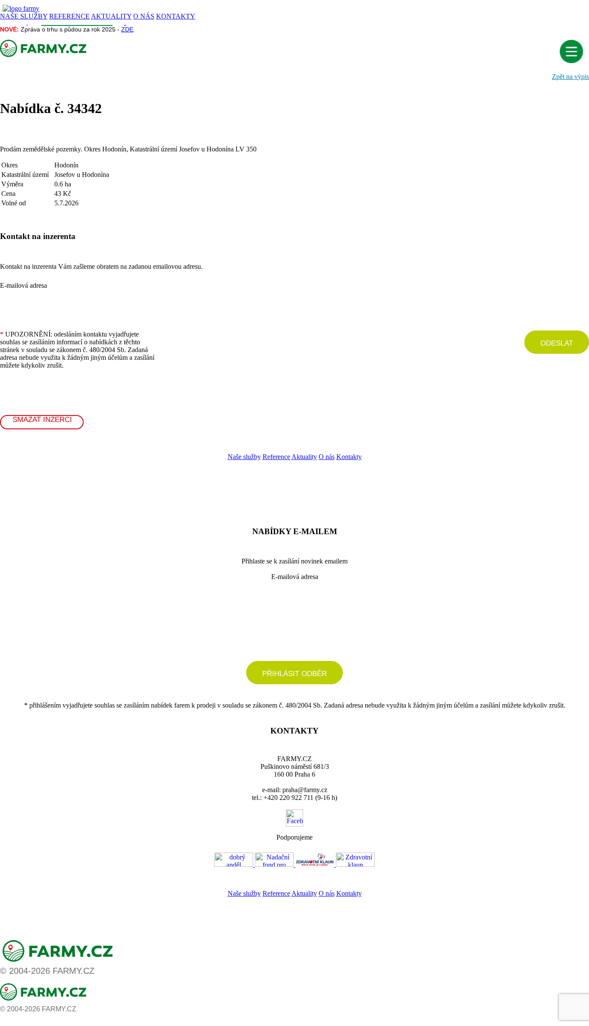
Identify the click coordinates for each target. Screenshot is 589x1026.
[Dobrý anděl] (234, 864)
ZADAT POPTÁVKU (341, 482)
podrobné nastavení (294, 637)
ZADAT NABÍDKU (244, 482)
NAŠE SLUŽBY (23, 16)
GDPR (302, 880)
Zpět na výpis (570, 76)
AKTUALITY (111, 16)
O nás (327, 456)
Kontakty (349, 456)
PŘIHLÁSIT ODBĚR (294, 674)
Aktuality (304, 456)
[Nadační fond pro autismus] (275, 864)
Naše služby (244, 456)
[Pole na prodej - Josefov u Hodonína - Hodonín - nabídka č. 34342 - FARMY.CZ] (56, 959)
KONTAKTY (175, 16)
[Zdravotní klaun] (315, 864)
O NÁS (143, 16)
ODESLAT (556, 343)
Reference (276, 456)
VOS (285, 880)
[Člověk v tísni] (355, 864)
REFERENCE (69, 16)
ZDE (127, 29)
